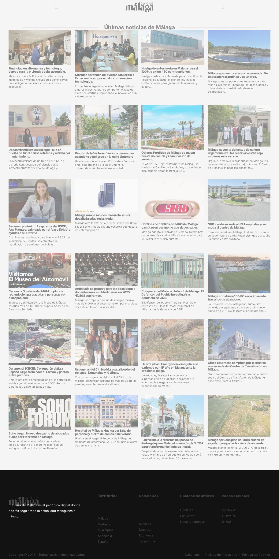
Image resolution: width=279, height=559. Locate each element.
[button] (56, 7)
